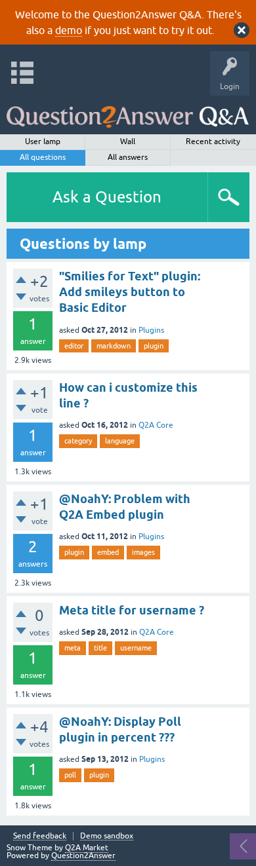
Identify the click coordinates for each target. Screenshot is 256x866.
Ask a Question (107, 197)
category (78, 441)
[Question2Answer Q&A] (128, 112)
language (120, 441)
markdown (113, 346)
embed (108, 552)
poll (70, 775)
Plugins (151, 330)
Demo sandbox (106, 836)
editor (73, 346)
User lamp (42, 141)
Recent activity (213, 141)
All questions (43, 157)
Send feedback (39, 836)
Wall (127, 141)
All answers (128, 157)
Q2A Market (86, 847)
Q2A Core (156, 425)
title (100, 648)
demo (68, 30)
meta (72, 648)
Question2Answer (83, 855)
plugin (153, 346)
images (143, 552)
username (136, 648)
